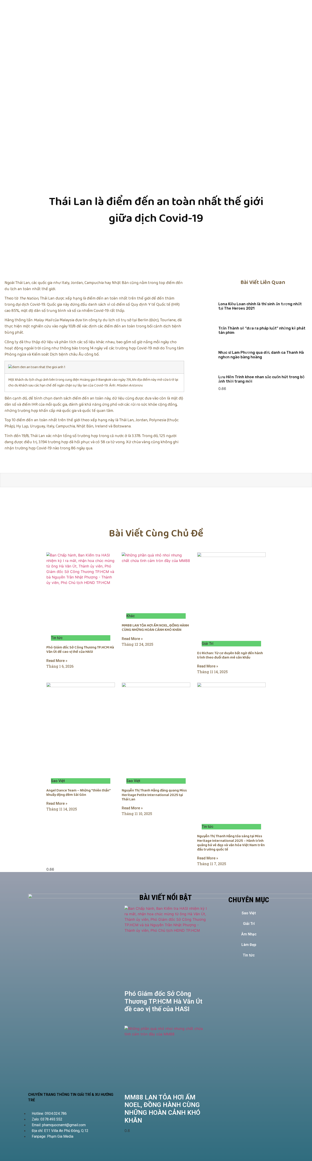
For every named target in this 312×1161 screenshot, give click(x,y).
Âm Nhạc (248, 934)
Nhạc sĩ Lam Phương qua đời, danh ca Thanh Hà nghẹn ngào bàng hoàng (261, 354)
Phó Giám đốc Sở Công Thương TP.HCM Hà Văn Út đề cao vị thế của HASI (80, 650)
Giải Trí (249, 923)
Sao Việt (249, 913)
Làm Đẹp (248, 944)
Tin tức (249, 955)
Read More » (56, 661)
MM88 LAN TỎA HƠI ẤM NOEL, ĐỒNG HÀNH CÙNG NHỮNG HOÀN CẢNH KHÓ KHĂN (155, 628)
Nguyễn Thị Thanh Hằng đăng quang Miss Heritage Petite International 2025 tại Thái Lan (154, 795)
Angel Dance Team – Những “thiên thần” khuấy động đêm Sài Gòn (78, 793)
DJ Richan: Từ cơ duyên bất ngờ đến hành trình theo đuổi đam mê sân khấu (230, 655)
